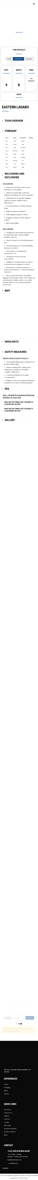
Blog (5, 1135)
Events (6, 1094)
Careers (7, 1119)
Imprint (10, 1175)
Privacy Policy (4, 1175)
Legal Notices (16, 1175)
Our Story (7, 1109)
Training (7, 1087)
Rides (6, 1091)
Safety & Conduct (26, 1175)
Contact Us (8, 1113)
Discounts (7, 1125)
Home (8, 37)
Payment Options (10, 1128)
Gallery (6, 1116)
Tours (14, 37)
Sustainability (34, 1175)
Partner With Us (10, 1132)
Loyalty (6, 1122)
